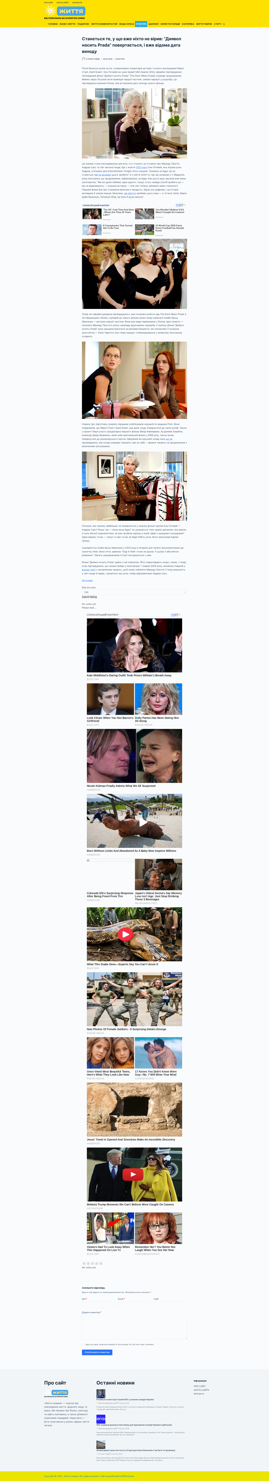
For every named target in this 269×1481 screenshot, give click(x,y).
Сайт (156, 1299)
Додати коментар (91, 1312)
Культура (141, 24)
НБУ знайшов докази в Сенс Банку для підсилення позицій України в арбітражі (134, 1425)
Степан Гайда (104, 1454)
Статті (217, 24)
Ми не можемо (103, 174)
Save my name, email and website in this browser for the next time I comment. (119, 1344)
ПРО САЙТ (48, 3)
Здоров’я (153, 24)
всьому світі (89, 569)
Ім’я (84, 1299)
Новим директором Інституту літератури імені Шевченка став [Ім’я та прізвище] (135, 1450)
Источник (87, 580)
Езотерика (188, 24)
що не (169, 439)
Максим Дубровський (107, 1403)
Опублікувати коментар (97, 1352)
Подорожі (83, 24)
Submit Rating (89, 596)
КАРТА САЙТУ (63, 3)
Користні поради (170, 24)
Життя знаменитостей (104, 24)
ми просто (130, 193)
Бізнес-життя (67, 24)
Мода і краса (126, 24)
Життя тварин (204, 24)
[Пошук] (224, 24)
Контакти (77, 3)
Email (121, 1299)
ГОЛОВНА (53, 24)
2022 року (142, 167)
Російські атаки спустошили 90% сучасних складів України (125, 1399)
